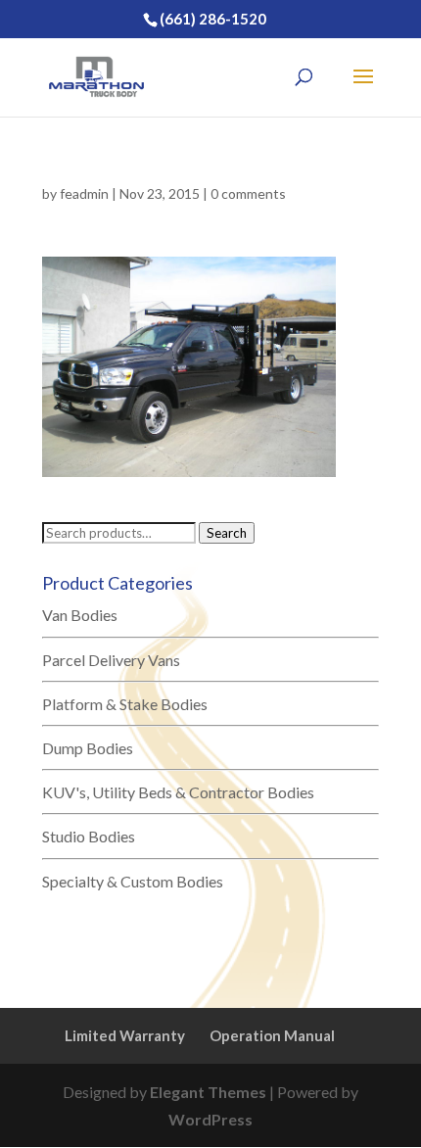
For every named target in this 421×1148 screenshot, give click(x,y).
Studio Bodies (88, 836)
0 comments (248, 193)
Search (227, 533)
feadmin (84, 193)
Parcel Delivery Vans (111, 659)
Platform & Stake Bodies (125, 703)
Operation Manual (272, 1035)
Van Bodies (79, 614)
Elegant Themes (208, 1091)
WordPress (210, 1119)
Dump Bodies (87, 748)
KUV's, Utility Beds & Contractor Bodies (178, 792)
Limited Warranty (125, 1035)
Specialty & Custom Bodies (132, 881)
